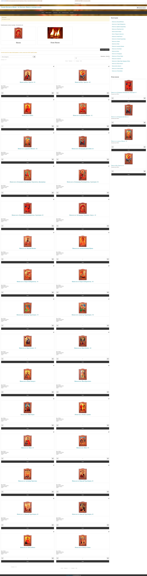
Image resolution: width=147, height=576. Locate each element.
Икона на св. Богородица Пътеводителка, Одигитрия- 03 (27, 215)
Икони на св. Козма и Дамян (117, 68)
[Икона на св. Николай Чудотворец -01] (82, 474)
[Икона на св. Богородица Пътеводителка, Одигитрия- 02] (82, 175)
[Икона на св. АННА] (27, 108)
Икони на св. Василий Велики (118, 21)
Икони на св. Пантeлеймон (117, 70)
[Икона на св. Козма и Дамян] (82, 407)
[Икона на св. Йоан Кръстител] (82, 374)
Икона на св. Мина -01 (27, 448)
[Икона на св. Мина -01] (27, 440)
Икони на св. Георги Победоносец (118, 24)
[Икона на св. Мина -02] (82, 440)
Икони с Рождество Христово (118, 34)
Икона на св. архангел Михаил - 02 (27, 148)
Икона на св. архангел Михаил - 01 (82, 115)
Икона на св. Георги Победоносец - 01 (27, 281)
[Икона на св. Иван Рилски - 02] (82, 341)
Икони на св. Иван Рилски (117, 36)
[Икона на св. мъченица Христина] (27, 474)
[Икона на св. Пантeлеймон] (27, 540)
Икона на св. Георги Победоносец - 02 (82, 281)
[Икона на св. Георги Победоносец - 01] (27, 274)
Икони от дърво (48, 12)
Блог (59, 12)
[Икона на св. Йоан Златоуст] (27, 374)
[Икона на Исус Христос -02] (82, 75)
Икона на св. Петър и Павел (82, 547)
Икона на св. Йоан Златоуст (27, 381)
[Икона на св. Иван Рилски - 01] (27, 341)
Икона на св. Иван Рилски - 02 (82, 348)
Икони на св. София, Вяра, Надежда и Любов (121, 61)
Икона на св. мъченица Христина (27, 481)
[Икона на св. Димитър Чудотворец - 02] (82, 307)
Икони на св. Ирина (116, 41)
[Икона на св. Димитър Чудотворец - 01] (27, 307)
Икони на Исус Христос (116, 66)
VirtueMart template (69, 575)
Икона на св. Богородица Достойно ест (83, 148)
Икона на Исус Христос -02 (82, 82)
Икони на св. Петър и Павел (117, 56)
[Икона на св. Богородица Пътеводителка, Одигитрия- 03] (27, 208)
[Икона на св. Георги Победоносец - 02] (82, 274)
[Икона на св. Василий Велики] (27, 241)
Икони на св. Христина (116, 58)
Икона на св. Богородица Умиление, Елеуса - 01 (82, 215)
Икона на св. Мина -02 (82, 448)
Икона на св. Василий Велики (27, 248)
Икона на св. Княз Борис (27, 414)
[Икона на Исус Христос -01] (27, 75)
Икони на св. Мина (115, 43)
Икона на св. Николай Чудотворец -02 (27, 514)
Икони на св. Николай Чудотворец (119, 38)
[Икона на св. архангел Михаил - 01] (82, 108)
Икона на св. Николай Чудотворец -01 (82, 481)
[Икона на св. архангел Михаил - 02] (27, 141)
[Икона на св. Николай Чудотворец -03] (82, 507)
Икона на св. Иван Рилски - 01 (27, 348)
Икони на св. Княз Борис (117, 48)
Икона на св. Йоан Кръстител (82, 381)
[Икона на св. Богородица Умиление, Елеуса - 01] (82, 208)
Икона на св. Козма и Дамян (83, 414)
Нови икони (55, 12)
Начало (43, 12)
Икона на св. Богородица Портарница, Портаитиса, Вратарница (27, 182)
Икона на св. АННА (27, 115)
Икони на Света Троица (116, 31)
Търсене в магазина (105, 49)
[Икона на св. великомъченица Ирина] (82, 241)
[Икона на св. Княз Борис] (27, 407)
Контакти (71, 12)
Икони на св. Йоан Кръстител (118, 29)
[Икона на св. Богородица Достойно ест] (82, 141)
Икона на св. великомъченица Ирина (82, 248)
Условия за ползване (65, 12)
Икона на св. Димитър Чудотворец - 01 (28, 315)
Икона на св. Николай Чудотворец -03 (82, 514)
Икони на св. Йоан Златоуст (117, 63)
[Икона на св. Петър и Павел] (82, 540)
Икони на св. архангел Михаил (118, 46)
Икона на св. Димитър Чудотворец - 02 (83, 315)
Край (81, 60)
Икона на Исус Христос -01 (27, 82)
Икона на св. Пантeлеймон (27, 547)
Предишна (70, 60)
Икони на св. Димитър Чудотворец (119, 26)
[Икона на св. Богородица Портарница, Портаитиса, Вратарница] (27, 175)
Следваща (77, 60)
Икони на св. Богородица (117, 53)
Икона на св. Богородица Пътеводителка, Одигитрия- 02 (82, 182)
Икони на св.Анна (115, 51)
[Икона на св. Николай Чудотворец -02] (27, 507)
